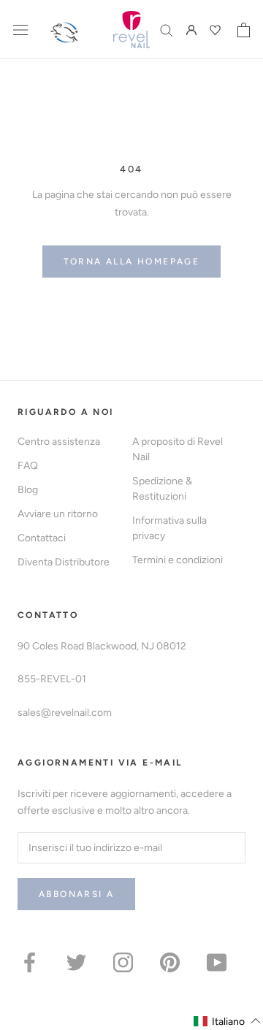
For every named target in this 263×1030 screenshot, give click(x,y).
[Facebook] (29, 961)
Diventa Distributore (64, 562)
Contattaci (42, 538)
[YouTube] (216, 961)
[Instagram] (123, 961)
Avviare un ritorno (58, 514)
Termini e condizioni (177, 560)
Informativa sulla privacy (169, 528)
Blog (28, 490)
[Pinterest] (170, 961)
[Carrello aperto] (243, 30)
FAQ (28, 465)
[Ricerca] (166, 29)
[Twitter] (76, 961)
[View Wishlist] (217, 30)
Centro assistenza (59, 441)
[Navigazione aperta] (20, 29)
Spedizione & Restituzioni (162, 489)
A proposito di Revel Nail (177, 449)
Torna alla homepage (132, 261)
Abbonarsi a (76, 894)
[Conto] (191, 29)
